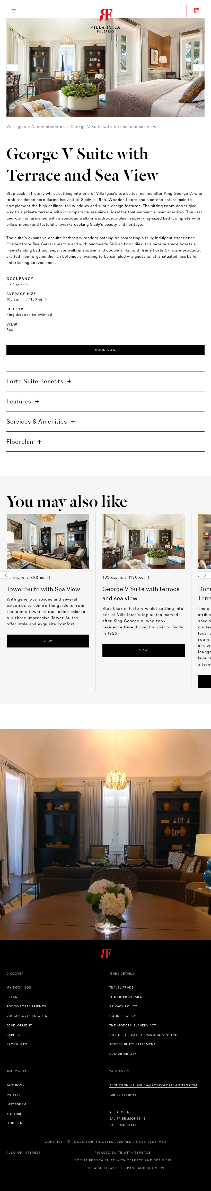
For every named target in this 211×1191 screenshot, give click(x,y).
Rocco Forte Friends (26, 1006)
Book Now (105, 350)
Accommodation (48, 126)
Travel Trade (121, 987)
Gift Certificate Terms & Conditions (144, 1035)
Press (11, 997)
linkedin (14, 1123)
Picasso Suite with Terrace (123, 1152)
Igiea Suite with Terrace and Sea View (125, 1168)
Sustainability (123, 1054)
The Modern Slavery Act (132, 1025)
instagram (16, 1104)
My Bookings (18, 987)
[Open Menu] (13, 11)
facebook (15, 1085)
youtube (14, 1114)
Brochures (17, 1044)
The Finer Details (125, 997)
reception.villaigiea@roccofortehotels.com (153, 1085)
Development (19, 1025)
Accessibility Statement (132, 1044)
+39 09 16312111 (122, 1095)
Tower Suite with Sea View (43, 589)
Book (197, 11)
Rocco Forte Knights (26, 1016)
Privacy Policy (123, 1006)
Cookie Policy (122, 1016)
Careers (14, 1035)
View (48, 641)
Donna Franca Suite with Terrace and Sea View (122, 1160)
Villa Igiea (16, 126)
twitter (13, 1095)
